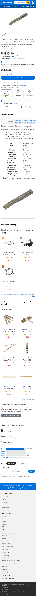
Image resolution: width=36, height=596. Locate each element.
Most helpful (6, 467)
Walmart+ (4, 524)
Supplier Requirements (8, 510)
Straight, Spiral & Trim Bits (28, 122)
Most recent (11, 463)
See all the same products (27, 399)
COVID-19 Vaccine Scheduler (10, 533)
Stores (3, 519)
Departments (7, 6)
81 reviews (13, 49)
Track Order (13, 488)
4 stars (3, 451)
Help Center (29, 485)
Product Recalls (6, 543)
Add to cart (18, 78)
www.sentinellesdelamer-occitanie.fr (23, 62)
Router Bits (18, 122)
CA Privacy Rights (7, 558)
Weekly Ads (25, 488)
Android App (5, 572)
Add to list (9, 107)
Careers (4, 499)
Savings (22, 6)
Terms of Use (5, 552)
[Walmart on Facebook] (3, 578)
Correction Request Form (10, 415)
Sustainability (5, 507)
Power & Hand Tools (19, 120)
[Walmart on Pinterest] (13, 578)
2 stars (3, 455)
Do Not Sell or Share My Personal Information (14, 563)
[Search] (28, 2)
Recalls (4, 538)
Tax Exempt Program (7, 546)
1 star (3, 457)
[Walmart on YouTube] (10, 578)
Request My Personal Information (11, 560)
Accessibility (5, 541)
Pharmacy (4, 535)
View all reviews (7, 442)
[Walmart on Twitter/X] (6, 578)
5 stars (3, 449)
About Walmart (6, 497)
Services (15, 6)
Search (32, 471)
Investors (4, 505)
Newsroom (5, 502)
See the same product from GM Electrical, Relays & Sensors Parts (18, 295)
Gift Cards (4, 527)
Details (15, 103)
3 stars (3, 453)
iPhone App (5, 569)
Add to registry (27, 107)
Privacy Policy (6, 555)
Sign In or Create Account (13, 485)
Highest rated (22, 463)
